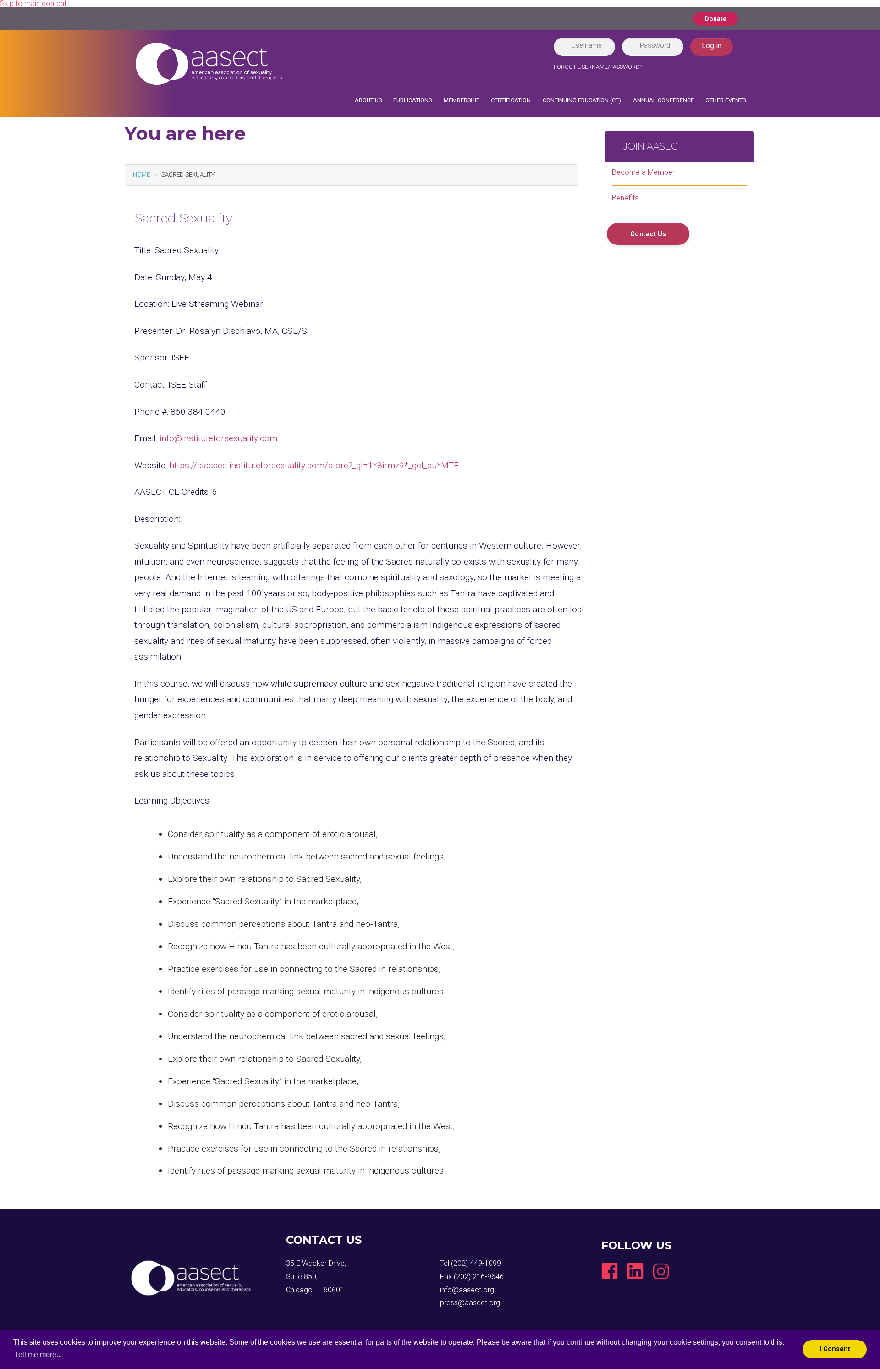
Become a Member (643, 172)
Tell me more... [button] (38, 1354)
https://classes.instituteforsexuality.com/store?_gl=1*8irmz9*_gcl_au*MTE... (317, 465)
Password (655, 45)
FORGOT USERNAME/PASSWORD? (598, 66)
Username (586, 45)
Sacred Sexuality (187, 174)
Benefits (625, 198)
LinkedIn (635, 1271)
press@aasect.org (470, 1302)
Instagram (661, 1271)
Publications (412, 100)
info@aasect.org (467, 1290)
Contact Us (648, 234)
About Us (368, 100)
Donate (715, 18)
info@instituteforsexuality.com (218, 438)
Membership (461, 100)
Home (141, 174)
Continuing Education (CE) (582, 100)
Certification (511, 100)
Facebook (609, 1271)
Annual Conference (663, 100)
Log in (711, 45)
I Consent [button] (835, 1349)
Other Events (725, 100)
